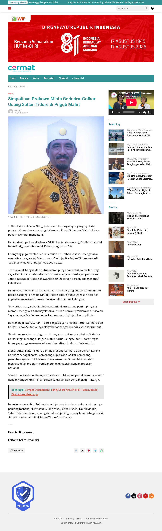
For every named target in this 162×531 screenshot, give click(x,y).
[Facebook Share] (76, 450)
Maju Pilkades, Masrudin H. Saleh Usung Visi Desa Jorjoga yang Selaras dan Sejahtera (140, 177)
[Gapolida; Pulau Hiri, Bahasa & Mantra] (116, 232)
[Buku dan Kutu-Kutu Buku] (116, 261)
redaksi (18, 110)
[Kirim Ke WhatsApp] (101, 450)
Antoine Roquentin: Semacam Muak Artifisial (140, 275)
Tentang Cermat (74, 518)
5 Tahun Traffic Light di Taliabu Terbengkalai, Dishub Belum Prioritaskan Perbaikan (138, 192)
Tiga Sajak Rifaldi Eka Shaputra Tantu (138, 217)
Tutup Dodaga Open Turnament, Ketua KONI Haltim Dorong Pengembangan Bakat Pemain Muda (138, 134)
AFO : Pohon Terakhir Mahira (137, 289)
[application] (131, 102)
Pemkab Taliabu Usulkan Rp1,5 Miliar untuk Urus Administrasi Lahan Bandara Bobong (139, 148)
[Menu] (10, 8)
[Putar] (112, 112)
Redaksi (58, 518)
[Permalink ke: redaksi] (10, 111)
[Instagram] (139, 496)
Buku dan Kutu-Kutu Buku (139, 259)
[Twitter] (133, 496)
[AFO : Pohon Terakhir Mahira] (116, 290)
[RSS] (151, 496)
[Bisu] (144, 112)
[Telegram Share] (95, 450)
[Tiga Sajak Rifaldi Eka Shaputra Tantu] (116, 218)
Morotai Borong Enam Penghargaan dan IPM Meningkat (138, 163)
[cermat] (21, 68)
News (13, 78)
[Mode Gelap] (152, 8)
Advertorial (78, 78)
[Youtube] (145, 496)
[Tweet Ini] (82, 450)
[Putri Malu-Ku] (116, 247)
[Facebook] (128, 496)
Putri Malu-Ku (134, 244)
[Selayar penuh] (149, 112)
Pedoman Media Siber (97, 518)
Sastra (35, 78)
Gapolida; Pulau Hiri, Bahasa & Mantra (137, 231)
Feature (24, 78)
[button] (146, 8)
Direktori (63, 78)
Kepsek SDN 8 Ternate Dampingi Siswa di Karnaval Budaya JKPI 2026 (90, 2)
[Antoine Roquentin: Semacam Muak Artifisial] (116, 276)
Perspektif (49, 78)
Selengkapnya (130, 301)
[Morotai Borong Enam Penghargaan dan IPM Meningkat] (116, 164)
